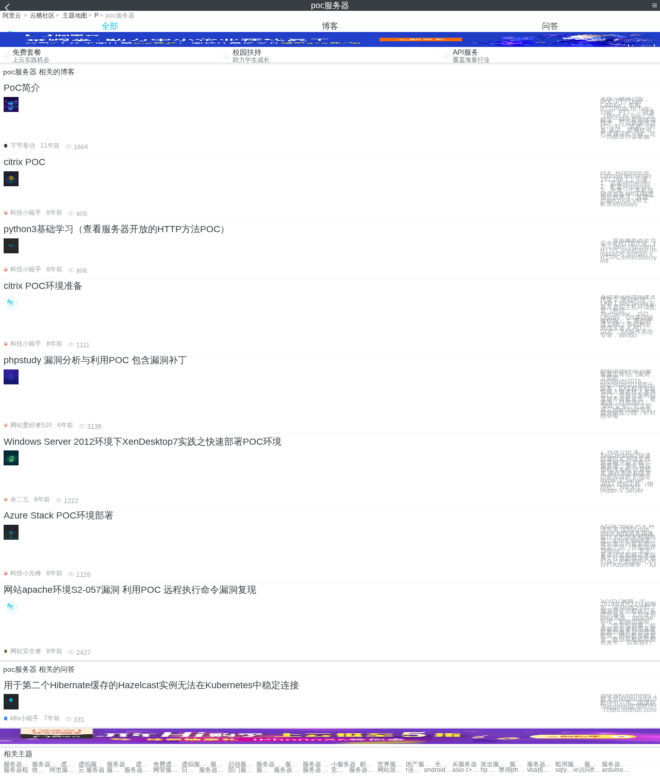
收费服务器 (41, 770)
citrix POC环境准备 (43, 286)
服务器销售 (518, 764)
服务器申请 (138, 770)
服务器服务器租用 (46, 764)
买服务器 (464, 764)
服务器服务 (18, 764)
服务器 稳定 (288, 770)
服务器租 (16, 770)
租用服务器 (569, 764)
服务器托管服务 (270, 764)
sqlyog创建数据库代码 (564, 770)
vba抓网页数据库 (541, 770)
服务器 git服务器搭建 (317, 764)
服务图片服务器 (294, 764)
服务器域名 (213, 770)
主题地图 (74, 15)
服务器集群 (593, 764)
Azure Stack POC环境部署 (58, 515)
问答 (550, 26)
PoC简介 (22, 88)
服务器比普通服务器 (219, 764)
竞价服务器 (340, 770)
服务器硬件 (115, 770)
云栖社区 (42, 15)
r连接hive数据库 (414, 770)
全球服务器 (443, 764)
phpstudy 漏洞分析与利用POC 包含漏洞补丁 (95, 360)
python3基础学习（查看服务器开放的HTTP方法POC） (116, 229)
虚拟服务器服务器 (92, 764)
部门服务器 (242, 770)
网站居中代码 (391, 770)
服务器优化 (363, 770)
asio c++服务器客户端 (466, 770)
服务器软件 (541, 764)
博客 (330, 26)
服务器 (116, 764)
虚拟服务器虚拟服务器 (196, 764)
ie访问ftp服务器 (587, 770)
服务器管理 (265, 770)
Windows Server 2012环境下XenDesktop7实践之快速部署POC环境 (143, 441)
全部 (110, 26)
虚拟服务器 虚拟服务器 (144, 764)
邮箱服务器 (368, 764)
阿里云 (12, 15)
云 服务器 (91, 770)
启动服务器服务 (242, 764)
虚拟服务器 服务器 (69, 764)
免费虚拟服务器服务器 (167, 764)
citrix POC (24, 162)
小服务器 (343, 764)
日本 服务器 (190, 770)
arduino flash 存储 (616, 770)
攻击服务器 (495, 764)
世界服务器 (391, 764)
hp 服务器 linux (489, 770)
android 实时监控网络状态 (438, 770)
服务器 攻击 (317, 770)
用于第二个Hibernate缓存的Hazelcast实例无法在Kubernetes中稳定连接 (151, 685)
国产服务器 (420, 764)
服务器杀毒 (616, 764)
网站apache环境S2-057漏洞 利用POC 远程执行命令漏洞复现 (130, 590)
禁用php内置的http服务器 (513, 770)
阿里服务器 (64, 770)
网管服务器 (167, 770)
